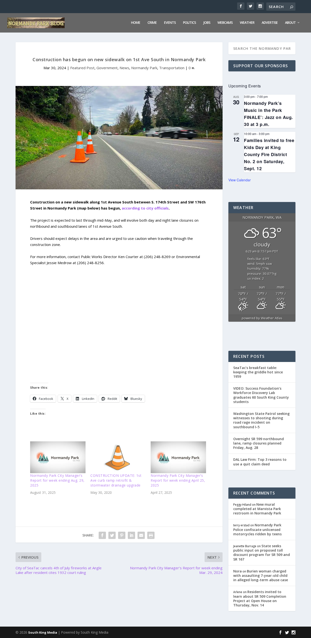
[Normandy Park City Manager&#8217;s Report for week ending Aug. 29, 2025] (58, 457)
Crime (152, 23)
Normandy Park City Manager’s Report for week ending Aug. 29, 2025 (57, 480)
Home (135, 23)
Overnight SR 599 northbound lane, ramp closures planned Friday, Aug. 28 (258, 443)
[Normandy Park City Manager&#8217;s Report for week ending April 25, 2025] (178, 457)
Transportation (171, 67)
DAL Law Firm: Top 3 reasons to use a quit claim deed (259, 461)
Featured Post (82, 67)
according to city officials (145, 208)
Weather (247, 23)
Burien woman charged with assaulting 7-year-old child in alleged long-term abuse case (260, 575)
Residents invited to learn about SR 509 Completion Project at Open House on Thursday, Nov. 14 (259, 598)
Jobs (206, 23)
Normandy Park (144, 67)
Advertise (270, 23)
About (290, 23)
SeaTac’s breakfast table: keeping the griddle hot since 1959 (258, 372)
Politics (189, 23)
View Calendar (239, 179)
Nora (237, 571)
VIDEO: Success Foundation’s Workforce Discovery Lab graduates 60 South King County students (261, 395)
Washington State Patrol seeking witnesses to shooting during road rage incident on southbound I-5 (261, 420)
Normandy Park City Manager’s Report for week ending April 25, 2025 (178, 480)
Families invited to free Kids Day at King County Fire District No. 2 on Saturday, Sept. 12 (269, 154)
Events (170, 23)
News (124, 67)
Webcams (225, 23)
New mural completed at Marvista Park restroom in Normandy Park (257, 508)
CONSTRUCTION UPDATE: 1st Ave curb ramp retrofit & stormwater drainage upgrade (115, 480)
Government (107, 67)
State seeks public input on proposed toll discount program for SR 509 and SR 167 (261, 553)
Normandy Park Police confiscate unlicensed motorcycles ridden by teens (257, 529)
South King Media (42, 632)
